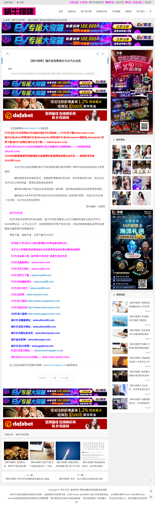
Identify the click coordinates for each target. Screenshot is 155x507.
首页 (61, 11)
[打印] (97, 54)
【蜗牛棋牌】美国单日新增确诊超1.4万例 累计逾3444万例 (139, 306)
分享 (66, 378)
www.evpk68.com (40, 288)
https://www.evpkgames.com (43, 301)
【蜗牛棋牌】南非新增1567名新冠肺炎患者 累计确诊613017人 (139, 334)
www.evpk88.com (44, 281)
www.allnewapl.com (39, 339)
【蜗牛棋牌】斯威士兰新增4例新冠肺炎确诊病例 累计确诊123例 (139, 348)
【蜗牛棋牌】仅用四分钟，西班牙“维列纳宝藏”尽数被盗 (15, 466)
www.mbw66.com (31, 128)
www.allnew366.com (44, 326)
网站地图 (84, 489)
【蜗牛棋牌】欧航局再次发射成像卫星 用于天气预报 (68, 466)
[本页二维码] (151, 497)
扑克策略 (116, 11)
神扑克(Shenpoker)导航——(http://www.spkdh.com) (40, 357)
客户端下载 (86, 11)
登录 (22, 2)
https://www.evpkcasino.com (43, 307)
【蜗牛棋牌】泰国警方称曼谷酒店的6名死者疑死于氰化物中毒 (139, 375)
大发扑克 (119, 2)
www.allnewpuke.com (47, 333)
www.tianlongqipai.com (49, 350)
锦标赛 (128, 11)
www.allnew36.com (43, 320)
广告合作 (147, 2)
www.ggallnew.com (42, 346)
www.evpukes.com (37, 294)
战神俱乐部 (101, 11)
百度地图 (93, 489)
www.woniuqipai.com (55, 365)
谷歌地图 (102, 489)
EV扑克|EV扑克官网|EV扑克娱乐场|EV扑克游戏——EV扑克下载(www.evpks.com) (49, 133)
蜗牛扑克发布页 (96, 2)
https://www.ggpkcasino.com (44, 314)
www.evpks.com (40, 262)
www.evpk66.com (41, 275)
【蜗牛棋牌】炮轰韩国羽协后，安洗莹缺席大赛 (139, 403)
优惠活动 (72, 11)
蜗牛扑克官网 (18, 20)
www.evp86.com (40, 268)
